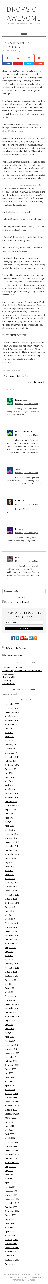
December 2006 (12, 1199)
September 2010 (12, 1016)
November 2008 (12, 1105)
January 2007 (11, 1195)
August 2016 (10, 769)
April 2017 (9, 736)
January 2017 (11, 748)
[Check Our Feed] (35, 639)
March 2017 (10, 740)
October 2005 (11, 1255)
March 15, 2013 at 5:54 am (26, 403)
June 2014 (9, 866)
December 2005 (12, 1247)
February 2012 (11, 963)
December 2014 (12, 842)
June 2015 (9, 817)
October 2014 (11, 850)
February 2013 (11, 923)
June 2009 (9, 1077)
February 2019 (11, 708)
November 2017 (12, 720)
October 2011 (11, 971)
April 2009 (9, 1085)
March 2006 (10, 1235)
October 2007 (11, 1158)
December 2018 (12, 712)
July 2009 (9, 1073)
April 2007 (9, 1182)
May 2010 (9, 1032)
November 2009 (12, 1057)
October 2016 (11, 761)
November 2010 (12, 1008)
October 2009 (11, 1061)
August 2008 (10, 1117)
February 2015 (11, 834)
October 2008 (11, 1109)
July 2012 (9, 951)
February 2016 (11, 793)
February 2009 (11, 1093)
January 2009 (11, 1097)
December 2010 (12, 1004)
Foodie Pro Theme (29, 1275)
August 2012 (10, 947)
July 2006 (9, 1219)
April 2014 (9, 874)
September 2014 (12, 854)
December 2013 (12, 890)
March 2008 (10, 1138)
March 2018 (10, 716)
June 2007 (9, 1174)
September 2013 (12, 903)
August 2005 (10, 1264)
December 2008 (12, 1101)
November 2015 (12, 797)
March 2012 (10, 959)
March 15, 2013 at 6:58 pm (26, 532)
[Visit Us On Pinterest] (22, 639)
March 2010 (10, 1040)
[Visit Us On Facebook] (13, 639)
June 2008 (9, 1126)
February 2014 (11, 882)
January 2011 (11, 1000)
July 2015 (9, 813)
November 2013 (12, 894)
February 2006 (11, 1239)
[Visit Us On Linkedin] (30, 639)
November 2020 (12, 704)
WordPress (30, 1280)
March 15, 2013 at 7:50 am (26, 504)
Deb (17, 529)
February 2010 (11, 1045)
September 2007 (12, 1162)
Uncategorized (15, 370)
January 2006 (11, 1243)
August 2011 (10, 980)
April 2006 (9, 1231)
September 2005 (12, 1259)
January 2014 (11, 886)
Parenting (6, 680)
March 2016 (10, 789)
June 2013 (9, 911)
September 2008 (12, 1113)
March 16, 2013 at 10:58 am (27, 561)
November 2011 (12, 967)
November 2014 (12, 846)
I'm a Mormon (8, 683)
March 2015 (10, 830)
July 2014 (9, 862)
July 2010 (9, 1024)
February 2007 (11, 1190)
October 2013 (11, 898)
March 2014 (10, 878)
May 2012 (9, 955)
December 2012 (12, 931)
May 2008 (9, 1130)
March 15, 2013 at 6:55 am (26, 435)
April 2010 (9, 1036)
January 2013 (11, 927)
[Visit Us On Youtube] (26, 639)
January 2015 (11, 838)
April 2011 (9, 988)
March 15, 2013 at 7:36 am (26, 472)
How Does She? (9, 677)
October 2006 (11, 1207)
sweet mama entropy (24, 431)
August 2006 (10, 1215)
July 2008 (9, 1122)
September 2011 (12, 975)
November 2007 (12, 1154)
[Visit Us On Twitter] (17, 639)
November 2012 (12, 935)
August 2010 (10, 1020)
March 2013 (10, 919)
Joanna (18, 500)
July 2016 (9, 773)
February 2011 (11, 996)
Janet (17, 557)
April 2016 (9, 785)
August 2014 (10, 858)
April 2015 (9, 825)
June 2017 (9, 728)
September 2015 (12, 805)
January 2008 (11, 1146)
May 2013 (9, 915)
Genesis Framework (33, 1277)
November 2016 (12, 756)
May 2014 (9, 870)
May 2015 (9, 821)
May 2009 (9, 1081)
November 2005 (12, 1251)
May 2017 (9, 732)
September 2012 (12, 943)
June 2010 (9, 1028)
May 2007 (9, 1178)
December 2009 (12, 1053)
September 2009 (12, 1065)
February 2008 (11, 1142)
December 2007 (12, 1150)
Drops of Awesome (24, 14)
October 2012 (11, 939)
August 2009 (10, 1069)
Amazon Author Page (12, 667)
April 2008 (9, 1134)
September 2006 (12, 1211)
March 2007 (10, 1186)
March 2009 (10, 1089)
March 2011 (10, 992)
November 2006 (12, 1203)
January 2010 (11, 1049)
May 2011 (9, 984)
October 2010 (11, 1012)
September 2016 (12, 765)
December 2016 (12, 752)
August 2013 (10, 907)
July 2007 (9, 1170)
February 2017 (11, 744)
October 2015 (11, 801)
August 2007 (10, 1166)
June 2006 (9, 1223)
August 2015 (10, 809)
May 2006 (9, 1227)
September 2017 (12, 724)
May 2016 (9, 781)
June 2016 (9, 777)
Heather (19, 400)
